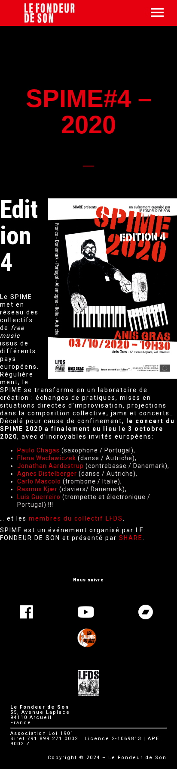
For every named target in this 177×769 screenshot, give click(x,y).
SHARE (131, 537)
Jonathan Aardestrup (50, 465)
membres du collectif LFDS (76, 518)
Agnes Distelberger (47, 473)
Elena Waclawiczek (46, 458)
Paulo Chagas (38, 450)
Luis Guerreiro (39, 496)
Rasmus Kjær (37, 489)
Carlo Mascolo (39, 481)
